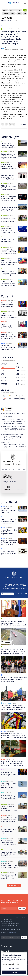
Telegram (13, 124)
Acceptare (14, 972)
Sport (19, 13)
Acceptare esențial (14, 968)
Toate (5, 10)
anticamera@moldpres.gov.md (11, 923)
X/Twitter (10, 124)
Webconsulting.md (11, 932)
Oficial (11, 10)
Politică (19, 10)
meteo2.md (13, 392)
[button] (25, 308)
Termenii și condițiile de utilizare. (10, 964)
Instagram (6, 124)
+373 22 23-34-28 (7, 920)
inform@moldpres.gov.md (10, 925)
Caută (24, 937)
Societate (6, 17)
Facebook (2, 124)
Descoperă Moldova (8, 13)
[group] (14, 303)
